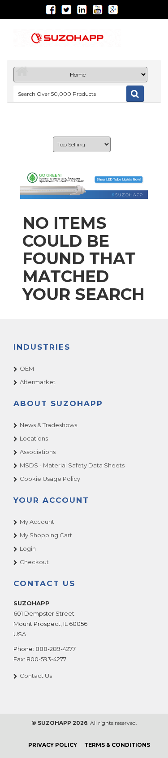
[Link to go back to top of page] (150, 740)
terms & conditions (117, 744)
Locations (34, 438)
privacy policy (52, 744)
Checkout (34, 561)
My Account (37, 521)
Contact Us (36, 675)
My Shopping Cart (46, 535)
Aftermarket (38, 381)
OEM (27, 368)
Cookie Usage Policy (50, 478)
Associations (38, 451)
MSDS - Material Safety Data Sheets (72, 465)
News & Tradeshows (48, 424)
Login (28, 548)
